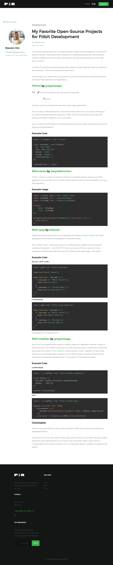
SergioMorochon (61, 171)
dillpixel (54, 230)
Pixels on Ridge (9, 4)
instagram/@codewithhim (15, 52)
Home (87, 4)
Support (103, 4)
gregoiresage (53, 86)
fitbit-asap (38, 230)
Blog (93, 4)
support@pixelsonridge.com (24, 511)
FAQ (45, 488)
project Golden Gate (90, 235)
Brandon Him (39, 42)
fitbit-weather (40, 339)
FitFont (36, 86)
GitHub (41, 61)
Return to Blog (10, 22)
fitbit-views (39, 171)
